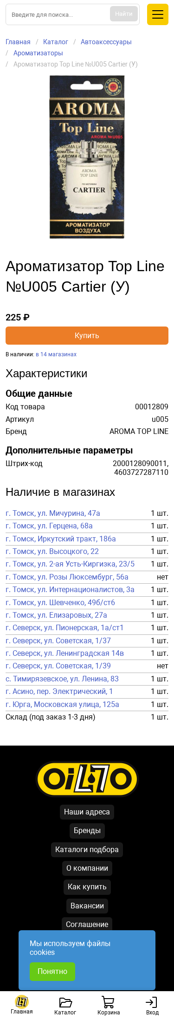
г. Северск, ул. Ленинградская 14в (65, 653)
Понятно (52, 971)
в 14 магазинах (56, 354)
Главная (18, 42)
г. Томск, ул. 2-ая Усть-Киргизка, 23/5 (70, 564)
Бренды (87, 830)
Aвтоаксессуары (106, 42)
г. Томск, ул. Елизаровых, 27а (56, 615)
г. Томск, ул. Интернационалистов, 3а (70, 590)
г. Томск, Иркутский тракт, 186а (61, 539)
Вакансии (87, 905)
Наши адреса (87, 811)
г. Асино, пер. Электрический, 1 (59, 691)
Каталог (55, 42)
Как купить (87, 886)
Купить (87, 335)
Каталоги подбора (87, 849)
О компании (87, 868)
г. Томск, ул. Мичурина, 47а (53, 513)
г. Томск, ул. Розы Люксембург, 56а (67, 577)
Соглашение (87, 924)
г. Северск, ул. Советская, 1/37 (58, 641)
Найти (124, 13)
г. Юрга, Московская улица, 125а (62, 704)
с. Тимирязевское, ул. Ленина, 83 (62, 679)
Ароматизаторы (38, 53)
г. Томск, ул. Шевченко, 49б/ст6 (60, 603)
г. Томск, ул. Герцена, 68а (49, 526)
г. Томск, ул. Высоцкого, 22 (52, 551)
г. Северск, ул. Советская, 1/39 (58, 666)
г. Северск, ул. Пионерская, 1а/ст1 (65, 628)
